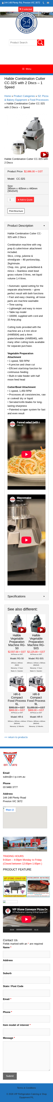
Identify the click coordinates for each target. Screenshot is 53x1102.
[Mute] (41, 929)
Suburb (7, 973)
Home (7, 96)
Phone (7, 1012)
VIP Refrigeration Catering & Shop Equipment (26, 56)
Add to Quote (26, 199)
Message (9, 1038)
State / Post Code (13, 986)
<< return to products (16, 737)
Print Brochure (16, 211)
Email (7, 999)
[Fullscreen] (46, 929)
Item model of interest (17, 1025)
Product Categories (24, 96)
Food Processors (39, 99)
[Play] (6, 929)
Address (8, 960)
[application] (26, 919)
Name (7, 947)
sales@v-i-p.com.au (14, 776)
